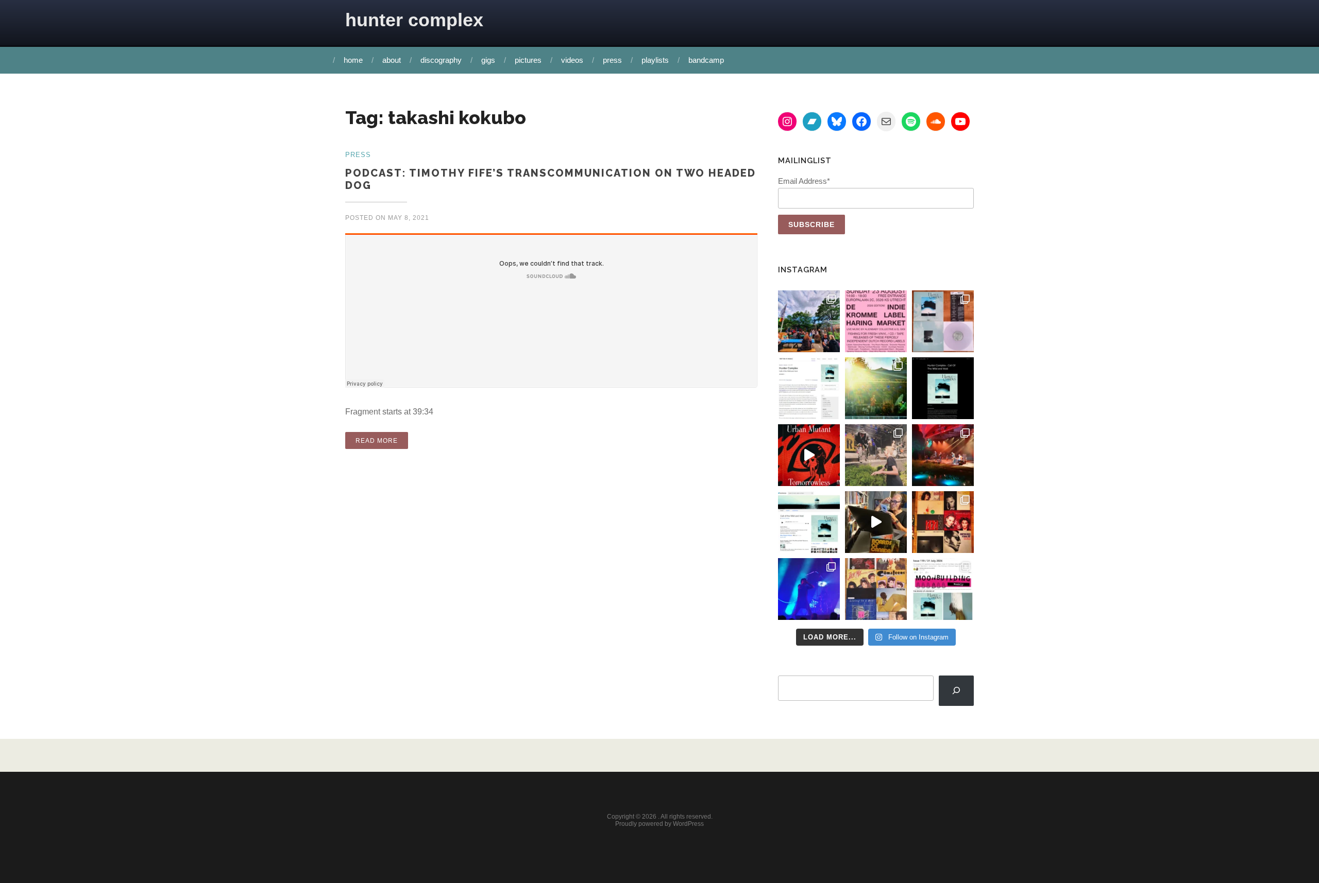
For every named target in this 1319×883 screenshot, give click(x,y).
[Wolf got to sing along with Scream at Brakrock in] (876, 455)
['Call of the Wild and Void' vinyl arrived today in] (943, 321)
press (612, 60)
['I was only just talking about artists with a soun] (943, 589)
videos (572, 60)
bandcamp (706, 60)
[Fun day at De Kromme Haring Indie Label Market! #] (809, 321)
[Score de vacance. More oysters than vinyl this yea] (876, 589)
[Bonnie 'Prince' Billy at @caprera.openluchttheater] (943, 455)
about (391, 60)
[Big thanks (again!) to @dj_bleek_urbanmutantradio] (809, 455)
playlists (655, 60)
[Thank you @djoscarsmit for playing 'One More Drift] (876, 522)
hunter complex (414, 19)
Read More (382, 439)
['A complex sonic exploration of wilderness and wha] (943, 388)
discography (441, 60)
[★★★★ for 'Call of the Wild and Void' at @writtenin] (809, 388)
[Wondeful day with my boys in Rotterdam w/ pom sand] (943, 522)
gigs (488, 60)
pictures (528, 60)
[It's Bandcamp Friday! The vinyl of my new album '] (809, 522)
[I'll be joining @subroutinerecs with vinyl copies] (876, 321)
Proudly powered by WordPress (659, 823)
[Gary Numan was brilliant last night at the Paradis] (809, 589)
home (353, 60)
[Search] (956, 691)
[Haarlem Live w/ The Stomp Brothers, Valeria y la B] (876, 388)
